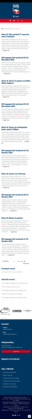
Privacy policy (12, 410)
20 (24, 261)
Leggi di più (6, 50)
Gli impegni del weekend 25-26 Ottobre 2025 (14, 290)
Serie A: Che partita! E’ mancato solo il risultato (15, 35)
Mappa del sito (5, 410)
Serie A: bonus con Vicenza (13, 174)
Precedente (5, 261)
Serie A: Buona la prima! (12, 218)
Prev (2, 311)
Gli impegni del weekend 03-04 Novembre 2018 (15, 105)
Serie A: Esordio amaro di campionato (13, 294)
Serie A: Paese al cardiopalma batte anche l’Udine (14, 128)
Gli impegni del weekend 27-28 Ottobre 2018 (15, 151)
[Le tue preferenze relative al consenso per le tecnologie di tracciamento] (29, 416)
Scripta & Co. (19, 410)
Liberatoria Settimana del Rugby (11, 381)
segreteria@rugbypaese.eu (10, 334)
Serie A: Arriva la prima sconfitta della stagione (15, 82)
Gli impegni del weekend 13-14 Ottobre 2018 (14, 240)
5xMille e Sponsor (7, 375)
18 (19, 261)
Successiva (26, 263)
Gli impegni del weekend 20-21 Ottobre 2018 (14, 196)
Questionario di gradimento (10, 387)
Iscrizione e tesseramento (9, 372)
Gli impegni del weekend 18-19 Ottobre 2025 (14, 297)
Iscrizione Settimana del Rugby (11, 378)
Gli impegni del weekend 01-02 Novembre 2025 (15, 283)
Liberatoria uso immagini (9, 384)
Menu (17, 16)
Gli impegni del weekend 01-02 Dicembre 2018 (14, 59)
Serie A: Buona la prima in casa (11, 287)
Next (30, 311)
